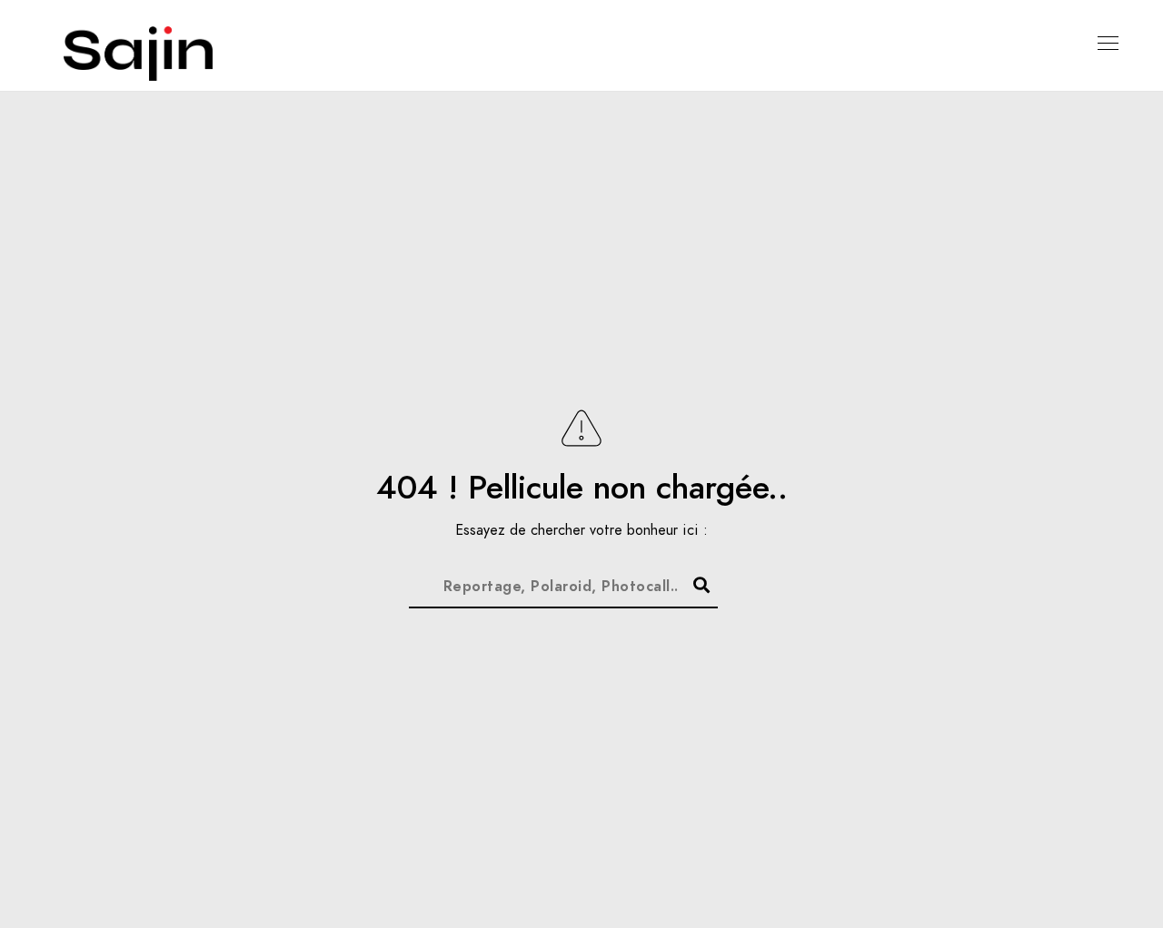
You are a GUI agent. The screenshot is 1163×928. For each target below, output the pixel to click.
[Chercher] (693, 582)
